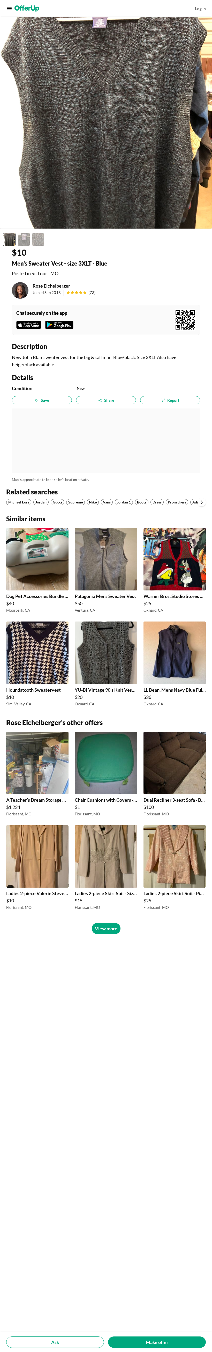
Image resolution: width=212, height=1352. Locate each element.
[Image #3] (38, 239)
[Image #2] (24, 239)
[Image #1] (9, 239)
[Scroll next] (202, 502)
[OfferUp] (26, 8)
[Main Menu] (9, 8)
